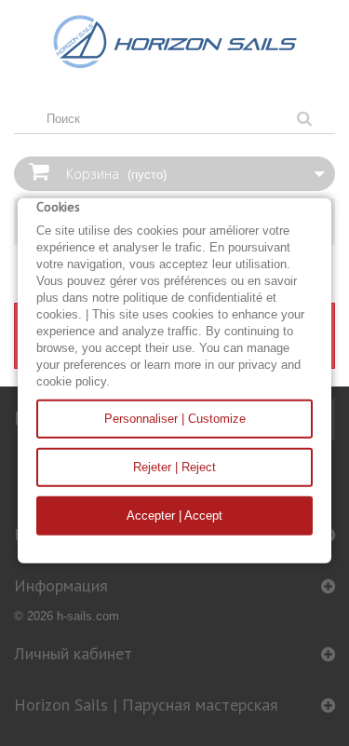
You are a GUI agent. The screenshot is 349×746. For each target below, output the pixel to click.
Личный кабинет (73, 653)
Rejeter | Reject (174, 467)
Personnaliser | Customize (175, 419)
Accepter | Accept (174, 515)
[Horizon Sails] (174, 42)
